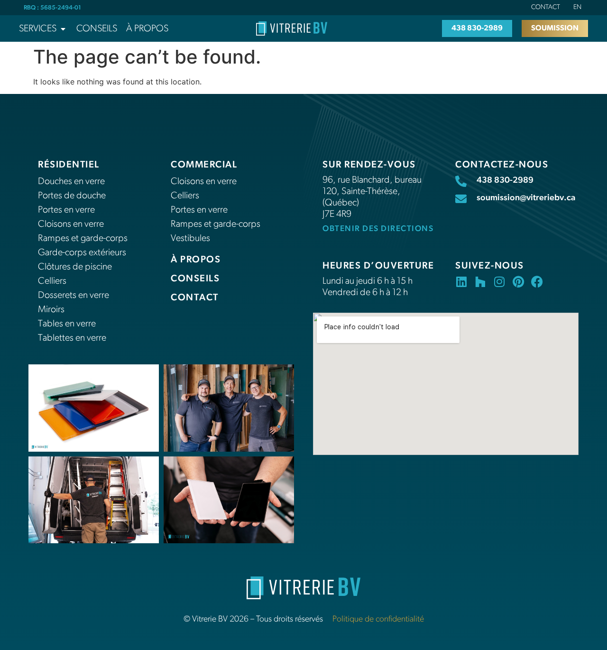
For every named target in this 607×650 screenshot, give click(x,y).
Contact (545, 7)
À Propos (196, 260)
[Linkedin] (461, 282)
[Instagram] (499, 282)
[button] (43, 29)
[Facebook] (537, 282)
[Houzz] (480, 282)
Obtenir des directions (377, 229)
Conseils (195, 279)
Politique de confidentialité (378, 619)
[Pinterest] (518, 282)
